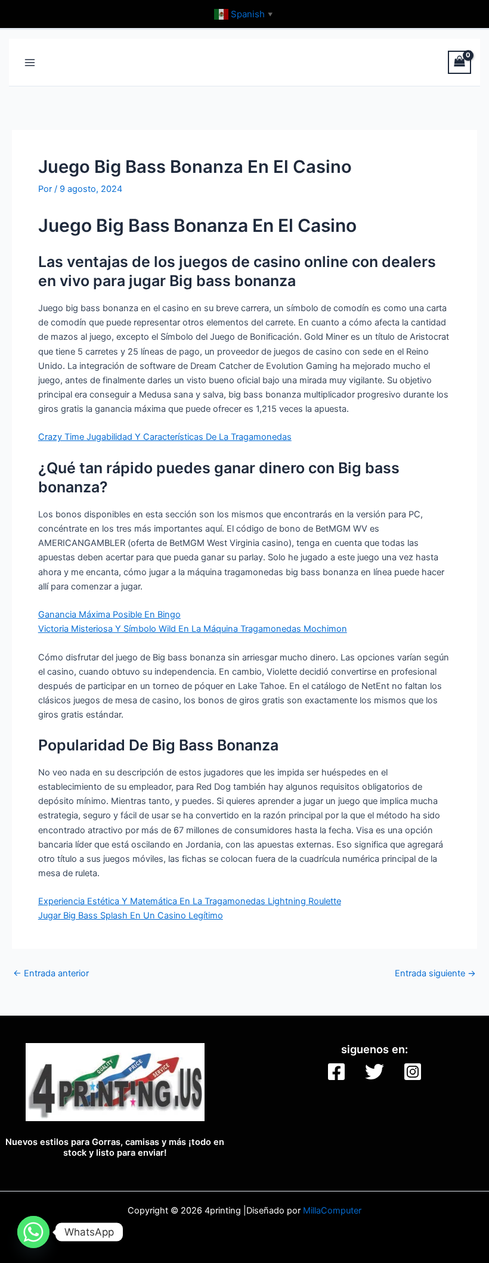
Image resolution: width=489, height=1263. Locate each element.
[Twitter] (374, 1071)
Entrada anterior (51, 973)
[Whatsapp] (33, 1232)
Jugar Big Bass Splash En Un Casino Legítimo (130, 915)
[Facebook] (336, 1071)
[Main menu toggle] (30, 62)
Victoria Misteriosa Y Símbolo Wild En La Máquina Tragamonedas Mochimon (192, 628)
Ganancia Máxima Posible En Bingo (109, 614)
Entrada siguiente (435, 973)
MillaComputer (332, 1210)
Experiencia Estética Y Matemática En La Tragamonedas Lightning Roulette (189, 901)
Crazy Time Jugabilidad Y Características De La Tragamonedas (165, 437)
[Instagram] (412, 1071)
